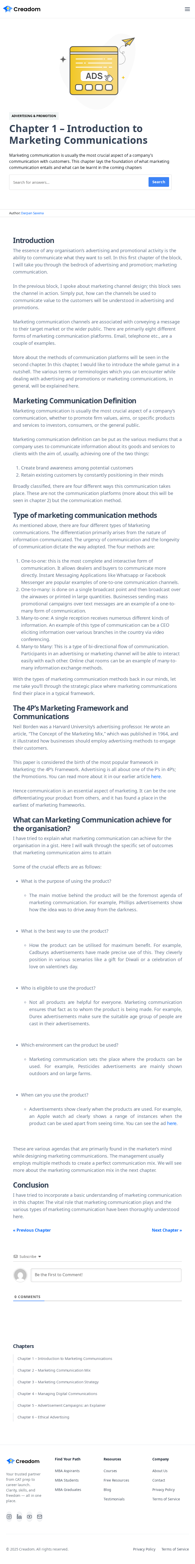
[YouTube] (29, 1517)
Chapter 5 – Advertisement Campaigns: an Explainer (62, 1405)
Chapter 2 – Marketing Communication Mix (54, 1370)
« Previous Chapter (32, 1230)
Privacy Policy (163, 1489)
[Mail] (40, 1517)
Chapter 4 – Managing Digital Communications (57, 1393)
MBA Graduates (68, 1489)
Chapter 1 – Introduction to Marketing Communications (65, 1358)
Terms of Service (166, 1499)
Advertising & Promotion (34, 116)
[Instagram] (9, 1517)
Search (158, 181)
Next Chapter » (167, 1230)
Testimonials (114, 1499)
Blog (107, 1489)
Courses (110, 1470)
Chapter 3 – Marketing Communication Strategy (58, 1382)
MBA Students (67, 1480)
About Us (160, 1470)
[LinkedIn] (19, 1517)
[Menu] (187, 9)
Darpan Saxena (32, 213)
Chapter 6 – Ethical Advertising (43, 1417)
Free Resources (116, 1480)
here (156, 776)
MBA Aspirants (67, 1470)
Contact (158, 1480)
